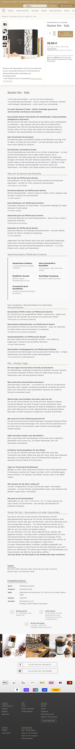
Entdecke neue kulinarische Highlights (22, 332)
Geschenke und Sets (16, 16)
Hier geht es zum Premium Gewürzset (22, 319)
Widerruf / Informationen (49, 717)
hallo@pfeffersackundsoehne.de (41, 627)
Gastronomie (6, 733)
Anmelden (52, 6)
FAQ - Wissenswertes (28, 730)
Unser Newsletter (27, 738)
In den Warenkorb (66, 34)
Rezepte (5, 711)
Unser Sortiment (7, 706)
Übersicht (5, 16)
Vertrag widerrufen (48, 720)
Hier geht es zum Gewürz (18, 185)
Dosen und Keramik (27, 709)
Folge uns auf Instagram (40, 671)
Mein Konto (5, 714)
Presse (43, 709)
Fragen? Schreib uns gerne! (59, 2)
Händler (4, 730)
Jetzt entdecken (15, 235)
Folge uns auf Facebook (40, 664)
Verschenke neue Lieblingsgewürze (21, 357)
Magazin (5, 709)
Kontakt (43, 706)
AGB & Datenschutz (47, 714)
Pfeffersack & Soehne (27, 586)
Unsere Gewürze (26, 711)
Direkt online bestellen (17, 344)
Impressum (44, 711)
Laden (23, 706)
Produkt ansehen (15, 210)
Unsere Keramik (43, 2)
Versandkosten (52, 48)
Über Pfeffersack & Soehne (28, 2)
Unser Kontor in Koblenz (9, 2)
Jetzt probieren (14, 198)
